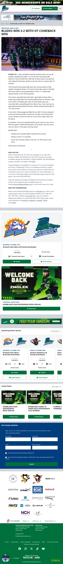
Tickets (18, 261)
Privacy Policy (36, 542)
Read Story (32, 309)
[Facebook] (19, 548)
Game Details (47, 261)
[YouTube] (43, 548)
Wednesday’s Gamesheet (16, 146)
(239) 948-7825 (19, 534)
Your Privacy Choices (52, 542)
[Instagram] (25, 548)
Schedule (37, 8)
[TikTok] (37, 548)
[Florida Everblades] (5, 8)
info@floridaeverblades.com (23, 536)
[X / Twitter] (31, 548)
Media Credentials (25, 542)
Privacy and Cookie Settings (31, 544)
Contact (7, 542)
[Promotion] (31, 2)
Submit (31, 464)
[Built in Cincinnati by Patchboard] (31, 556)
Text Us (56, 561)
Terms (43, 542)
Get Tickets (48, 8)
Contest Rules (14, 542)
